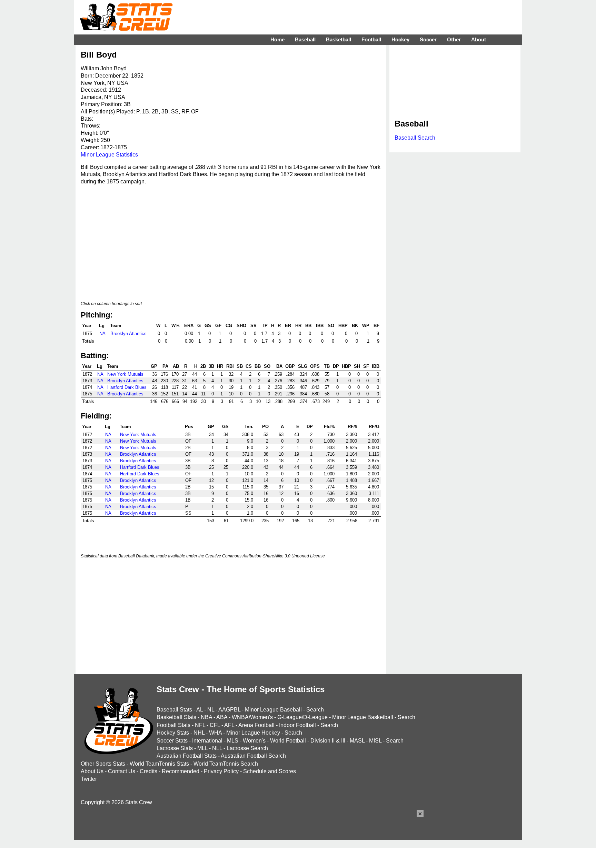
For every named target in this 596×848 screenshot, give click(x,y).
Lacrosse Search (247, 748)
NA (102, 333)
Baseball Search (415, 138)
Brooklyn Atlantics (128, 333)
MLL (202, 748)
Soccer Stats (172, 741)
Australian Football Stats (187, 756)
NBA (206, 717)
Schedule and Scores (269, 771)
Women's (254, 741)
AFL (229, 725)
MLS (232, 741)
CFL (215, 725)
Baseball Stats (174, 710)
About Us (92, 771)
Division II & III (327, 741)
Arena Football (256, 725)
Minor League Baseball (273, 710)
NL (210, 710)
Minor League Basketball (362, 717)
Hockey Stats (173, 733)
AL (199, 710)
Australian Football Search (253, 756)
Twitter (89, 779)
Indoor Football (297, 725)
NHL (199, 733)
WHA (215, 733)
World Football (288, 741)
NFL (200, 725)
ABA (221, 717)
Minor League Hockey (253, 733)
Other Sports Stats (103, 764)
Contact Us (121, 771)
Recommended (180, 771)
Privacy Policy (221, 771)
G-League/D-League (302, 717)
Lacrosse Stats (175, 748)
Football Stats (173, 725)
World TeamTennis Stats (159, 764)
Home (277, 39)
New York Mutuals (125, 374)
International (207, 741)
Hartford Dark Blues (127, 387)
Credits (148, 771)
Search (315, 710)
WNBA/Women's (252, 717)
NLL (217, 748)
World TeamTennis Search (225, 764)
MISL (375, 741)
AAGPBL (229, 710)
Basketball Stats (176, 717)
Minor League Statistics (109, 155)
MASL (357, 741)
